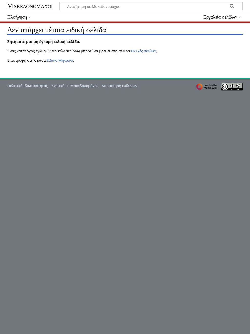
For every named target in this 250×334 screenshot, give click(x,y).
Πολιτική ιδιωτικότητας (27, 85)
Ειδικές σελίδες (143, 50)
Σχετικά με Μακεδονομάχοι (75, 85)
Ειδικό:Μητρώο (60, 60)
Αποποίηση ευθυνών (119, 85)
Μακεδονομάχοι (29, 6)
